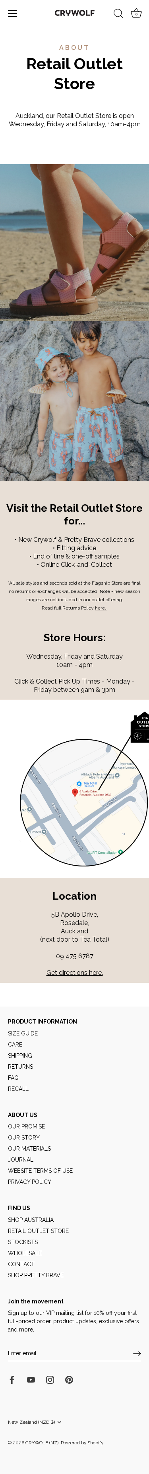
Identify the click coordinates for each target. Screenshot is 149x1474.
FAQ (13, 1078)
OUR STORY (24, 1137)
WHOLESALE (25, 1253)
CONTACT (21, 1264)
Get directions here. (74, 972)
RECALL (18, 1089)
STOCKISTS (23, 1242)
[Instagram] (50, 1379)
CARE (15, 1044)
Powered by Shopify (82, 1443)
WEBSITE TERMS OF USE (40, 1171)
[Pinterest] (69, 1379)
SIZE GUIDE (23, 1033)
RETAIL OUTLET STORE (38, 1231)
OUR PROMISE (26, 1126)
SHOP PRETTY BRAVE (36, 1275)
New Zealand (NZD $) (31, 1422)
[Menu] (12, 13)
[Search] (118, 14)
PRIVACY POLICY (29, 1182)
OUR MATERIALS (29, 1148)
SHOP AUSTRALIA (31, 1220)
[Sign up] (137, 1354)
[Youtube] (31, 1379)
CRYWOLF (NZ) (41, 1443)
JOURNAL (20, 1160)
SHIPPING (20, 1055)
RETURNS (20, 1067)
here (100, 608)
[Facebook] (12, 1379)
